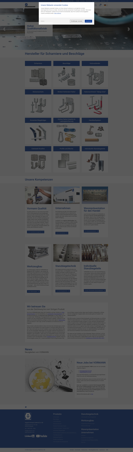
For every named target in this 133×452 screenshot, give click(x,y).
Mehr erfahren (57, 13)
